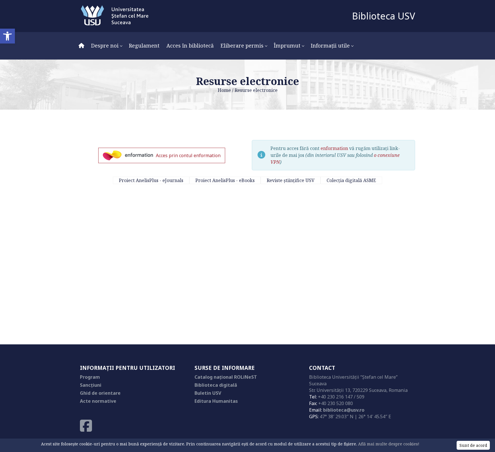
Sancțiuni (90, 385)
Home (224, 90)
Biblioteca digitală (216, 385)
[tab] (151, 180)
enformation (334, 148)
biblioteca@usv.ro (343, 410)
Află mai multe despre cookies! (388, 444)
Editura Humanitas (216, 401)
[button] (7, 36)
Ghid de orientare (100, 393)
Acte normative (98, 401)
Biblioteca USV (383, 16)
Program (90, 377)
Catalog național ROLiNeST (226, 377)
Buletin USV (208, 393)
